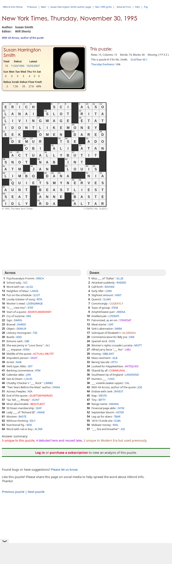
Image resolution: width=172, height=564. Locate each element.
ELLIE (120, 278)
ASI (123, 429)
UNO (111, 379)
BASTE (22, 416)
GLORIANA (129, 333)
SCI (25, 282)
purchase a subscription (69, 452)
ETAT (30, 308)
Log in (40, 452)
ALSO (29, 287)
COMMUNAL (117, 370)
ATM (37, 370)
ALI (48, 345)
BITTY (102, 400)
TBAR (117, 416)
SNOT (34, 358)
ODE (131, 337)
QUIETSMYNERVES (41, 395)
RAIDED (121, 282)
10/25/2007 (33, 66)
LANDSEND (132, 374)
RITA (39, 299)
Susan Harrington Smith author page (70, 6)
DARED (21, 324)
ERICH (40, 278)
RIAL (116, 425)
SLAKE (107, 299)
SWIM (118, 328)
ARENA (121, 312)
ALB (114, 358)
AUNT (35, 400)
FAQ (137, 6)
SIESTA (103, 395)
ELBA (117, 421)
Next (43, 6)
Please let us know (64, 469)
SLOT (36, 295)
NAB (18, 362)
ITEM (115, 308)
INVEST (118, 391)
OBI (27, 341)
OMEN (18, 320)
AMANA (114, 404)
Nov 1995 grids (103, 6)
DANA (56, 387)
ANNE (41, 412)
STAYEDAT (125, 320)
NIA (30, 391)
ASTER (120, 412)
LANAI (34, 291)
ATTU (114, 362)
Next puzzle (36, 491)
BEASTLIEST (37, 404)
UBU (128, 349)
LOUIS (28, 379)
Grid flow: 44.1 (139, 59)
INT (30, 366)
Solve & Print (124, 6)
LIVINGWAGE (35, 303)
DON (112, 341)
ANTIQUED (131, 366)
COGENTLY (116, 303)
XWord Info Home (12, 6)
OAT (110, 324)
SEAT (39, 408)
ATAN (26, 349)
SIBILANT (108, 354)
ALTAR (38, 429)
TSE (35, 333)
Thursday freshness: (103, 64)
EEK (28, 316)
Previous (32, 6)
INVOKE (110, 287)
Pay (146, 6)
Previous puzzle (13, 491)
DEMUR (21, 328)
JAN (28, 374)
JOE (140, 387)
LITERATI (113, 316)
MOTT (138, 345)
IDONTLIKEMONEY (39, 312)
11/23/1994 (17, 66)
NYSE (121, 408)
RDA (29, 425)
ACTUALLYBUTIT (43, 354)
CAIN (109, 291)
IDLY (32, 421)
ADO (19, 337)
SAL (127, 383)
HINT (118, 295)
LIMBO (48, 383)
